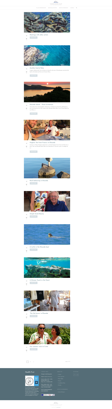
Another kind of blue (37, 68)
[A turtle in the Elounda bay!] (47, 234)
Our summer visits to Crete (39, 346)
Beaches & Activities (52, 7)
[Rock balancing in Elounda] (47, 168)
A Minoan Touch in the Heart (40, 280)
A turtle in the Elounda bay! (39, 247)
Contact (72, 7)
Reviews (59, 380)
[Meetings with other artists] (47, 22)
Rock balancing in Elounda (39, 180)
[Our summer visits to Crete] (47, 334)
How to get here (61, 376)
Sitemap (59, 385)
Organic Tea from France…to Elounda (42, 142)
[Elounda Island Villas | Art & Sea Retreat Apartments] (56, 3)
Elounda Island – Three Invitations (41, 104)
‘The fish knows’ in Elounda (39, 313)
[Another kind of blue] (47, 55)
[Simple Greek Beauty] (47, 201)
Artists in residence (63, 7)
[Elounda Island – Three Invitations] (47, 92)
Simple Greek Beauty (37, 214)
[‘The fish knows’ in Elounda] (47, 301)
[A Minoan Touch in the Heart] (47, 267)
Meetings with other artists (39, 35)
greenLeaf (58, 407)
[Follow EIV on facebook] (74, 375)
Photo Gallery (60, 378)
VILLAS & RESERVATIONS (41, 7)
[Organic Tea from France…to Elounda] (47, 130)
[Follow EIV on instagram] (77, 375)
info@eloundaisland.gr (48, 376)
